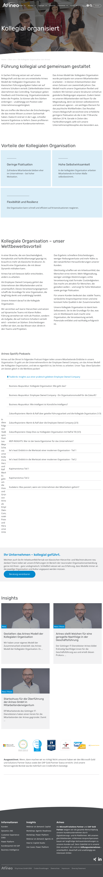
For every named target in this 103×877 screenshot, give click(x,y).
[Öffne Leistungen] (46, 6)
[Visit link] (25, 633)
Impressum (66, 868)
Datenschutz (55, 868)
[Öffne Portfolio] (25, 6)
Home (3, 59)
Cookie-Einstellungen (41, 868)
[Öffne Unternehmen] (67, 6)
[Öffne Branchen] (35, 6)
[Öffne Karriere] (76, 6)
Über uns (12, 59)
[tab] (54, 377)
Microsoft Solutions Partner (72, 827)
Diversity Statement (79, 868)
